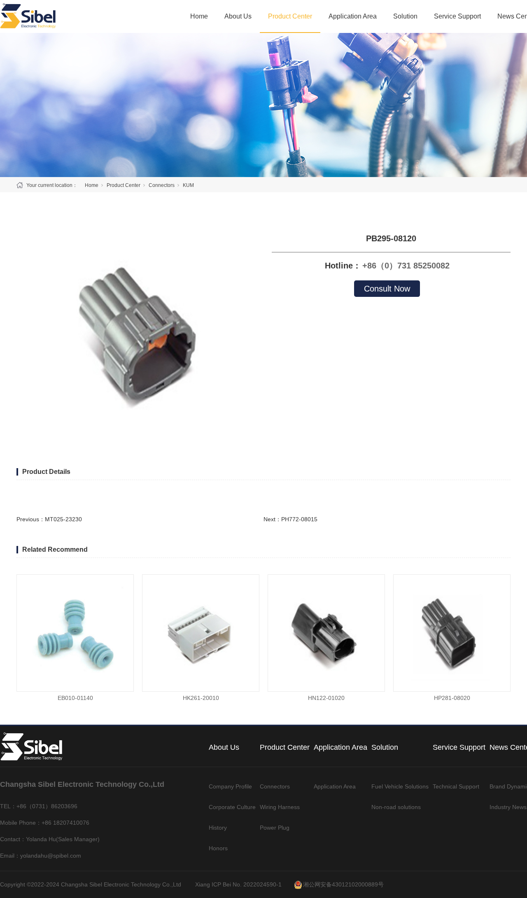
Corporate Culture (232, 807)
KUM (188, 185)
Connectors (162, 185)
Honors (218, 848)
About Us (238, 16)
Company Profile (230, 786)
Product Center (290, 16)
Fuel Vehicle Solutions (400, 786)
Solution (405, 16)
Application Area (353, 16)
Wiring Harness (280, 807)
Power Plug (274, 827)
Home (199, 16)
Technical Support (456, 786)
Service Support (457, 16)
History (218, 827)
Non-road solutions (396, 807)
